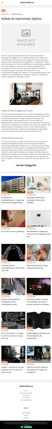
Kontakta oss (26, 420)
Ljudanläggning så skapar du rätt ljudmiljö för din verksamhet (38, 335)
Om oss (26, 415)
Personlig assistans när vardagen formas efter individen (36, 200)
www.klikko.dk (28, 400)
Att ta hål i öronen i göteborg (12, 231)
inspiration (4, 192)
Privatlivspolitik (28, 427)
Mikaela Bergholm (17, 14)
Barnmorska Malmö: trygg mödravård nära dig (37, 266)
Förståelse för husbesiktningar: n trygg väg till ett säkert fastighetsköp (12, 200)
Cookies (26, 418)
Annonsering (26, 413)
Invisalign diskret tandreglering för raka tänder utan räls (13, 268)
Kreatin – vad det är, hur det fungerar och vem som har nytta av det (12, 369)
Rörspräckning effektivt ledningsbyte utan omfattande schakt (10, 302)
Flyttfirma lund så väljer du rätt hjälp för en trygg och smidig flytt (37, 369)
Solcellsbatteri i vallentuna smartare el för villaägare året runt (39, 234)
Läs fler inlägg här (26, 165)
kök (3, 10)
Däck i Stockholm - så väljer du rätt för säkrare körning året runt (12, 335)
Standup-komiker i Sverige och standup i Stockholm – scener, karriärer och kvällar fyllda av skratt (38, 302)
